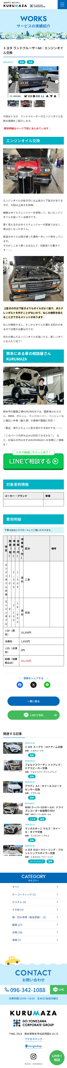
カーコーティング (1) (24, 894)
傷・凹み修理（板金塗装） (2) (29, 917)
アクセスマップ (33, 1039)
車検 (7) (16, 940)
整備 (22, 62)
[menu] (62, 4)
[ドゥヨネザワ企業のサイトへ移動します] (37, 5)
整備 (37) (17, 925)
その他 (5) (18, 909)
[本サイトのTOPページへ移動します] (16, 5)
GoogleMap (35, 1046)
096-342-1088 (27, 990)
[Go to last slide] (10, 81)
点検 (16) (17, 932)
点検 (30, 62)
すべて (15, 887)
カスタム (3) (19, 902)
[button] (13, 103)
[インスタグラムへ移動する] (33, 1056)
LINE (61, 989)
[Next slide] (56, 81)
